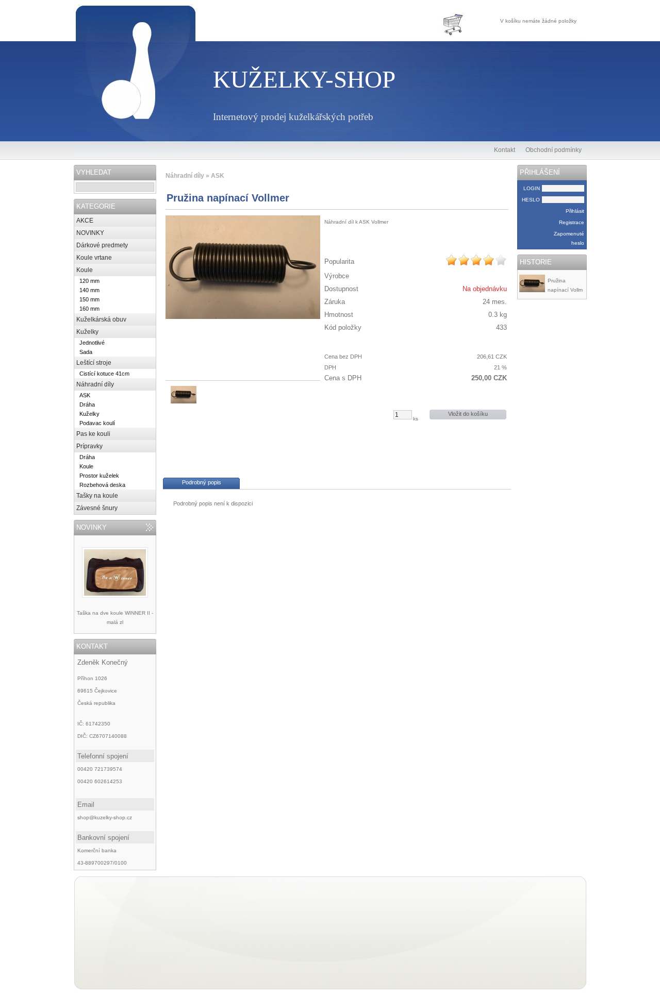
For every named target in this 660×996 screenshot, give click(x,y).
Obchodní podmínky (553, 150)
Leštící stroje (93, 362)
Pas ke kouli (93, 433)
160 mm (89, 309)
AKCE (84, 220)
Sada (85, 352)
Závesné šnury (97, 508)
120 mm (89, 281)
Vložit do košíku (468, 414)
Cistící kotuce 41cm (104, 373)
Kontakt (504, 150)
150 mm (89, 299)
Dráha (87, 404)
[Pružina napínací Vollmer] (243, 267)
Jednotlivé (92, 343)
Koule (84, 270)
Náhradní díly (95, 384)
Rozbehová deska (102, 485)
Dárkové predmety (102, 245)
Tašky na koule (97, 495)
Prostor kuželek (99, 475)
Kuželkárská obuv (101, 319)
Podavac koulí (97, 423)
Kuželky (87, 331)
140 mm (89, 290)
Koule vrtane (94, 257)
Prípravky (89, 446)
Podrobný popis (201, 482)
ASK (84, 395)
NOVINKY (90, 233)
